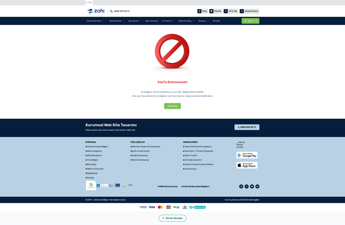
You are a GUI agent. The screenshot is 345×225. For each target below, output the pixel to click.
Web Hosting (185, 21)
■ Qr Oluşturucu (189, 169)
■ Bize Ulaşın (91, 164)
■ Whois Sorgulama (94, 151)
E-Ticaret (167, 21)
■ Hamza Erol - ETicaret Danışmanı (198, 151)
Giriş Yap (233, 11)
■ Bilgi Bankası (92, 173)
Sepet (252, 21)
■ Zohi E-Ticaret (190, 155)
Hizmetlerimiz (94, 21)
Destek (218, 11)
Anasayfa (172, 106)
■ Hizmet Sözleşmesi (140, 160)
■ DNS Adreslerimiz (94, 155)
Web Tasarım (151, 21)
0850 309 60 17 (122, 11)
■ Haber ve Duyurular (95, 169)
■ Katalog (90, 178)
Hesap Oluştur (251, 11)
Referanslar (115, 21)
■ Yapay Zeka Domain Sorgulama (197, 147)
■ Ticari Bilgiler (92, 160)
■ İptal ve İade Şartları (140, 151)
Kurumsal (133, 21)
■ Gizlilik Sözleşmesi (139, 155)
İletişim (216, 21)
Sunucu (202, 21)
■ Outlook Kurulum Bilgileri (97, 147)
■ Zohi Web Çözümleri (192, 160)
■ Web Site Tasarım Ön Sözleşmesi (145, 147)
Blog (205, 11)
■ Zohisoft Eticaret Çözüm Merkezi (198, 164)
